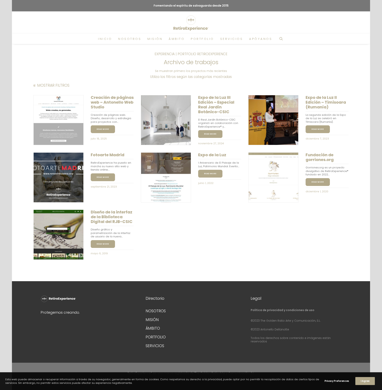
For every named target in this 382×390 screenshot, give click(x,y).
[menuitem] (105, 38)
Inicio (105, 39)
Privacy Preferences (337, 381)
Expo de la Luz (212, 155)
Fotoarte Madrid (107, 155)
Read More (103, 129)
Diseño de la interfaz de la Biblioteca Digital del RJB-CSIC (112, 216)
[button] (282, 38)
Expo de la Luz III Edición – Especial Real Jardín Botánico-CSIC (216, 105)
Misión (155, 39)
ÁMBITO (153, 328)
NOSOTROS (156, 311)
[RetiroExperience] (191, 23)
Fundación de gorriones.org (320, 157)
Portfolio (202, 39)
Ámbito (177, 39)
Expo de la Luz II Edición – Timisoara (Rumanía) (326, 102)
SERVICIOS (155, 346)
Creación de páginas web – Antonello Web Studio (112, 102)
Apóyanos (260, 39)
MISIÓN (152, 319)
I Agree (365, 381)
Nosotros (129, 39)
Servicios (231, 39)
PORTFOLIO (156, 337)
